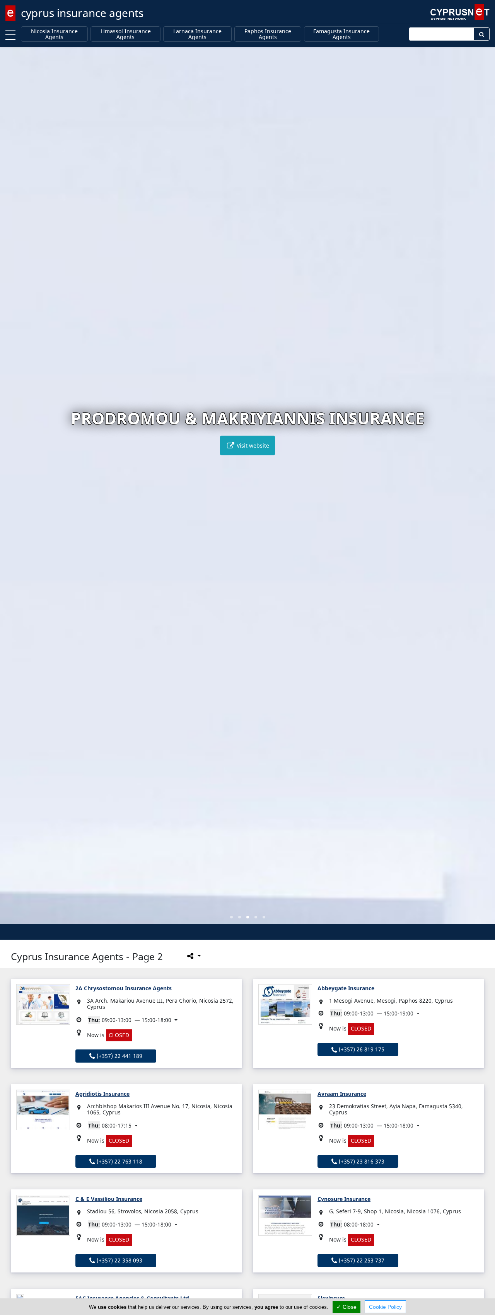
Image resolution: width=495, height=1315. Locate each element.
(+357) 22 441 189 (118, 1055)
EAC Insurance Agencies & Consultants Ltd (132, 1298)
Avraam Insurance (341, 1093)
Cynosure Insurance (343, 1199)
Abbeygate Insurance (345, 988)
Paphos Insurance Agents (267, 34)
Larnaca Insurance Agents (197, 34)
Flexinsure (331, 1298)
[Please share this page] (193, 955)
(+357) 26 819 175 (360, 1049)
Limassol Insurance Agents (126, 34)
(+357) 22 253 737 (360, 1260)
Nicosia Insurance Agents (54, 34)
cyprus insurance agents (82, 12)
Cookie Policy (385, 1307)
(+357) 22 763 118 (118, 1161)
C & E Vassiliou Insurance (108, 1199)
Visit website (252, 445)
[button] (231, 917)
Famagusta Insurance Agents (341, 34)
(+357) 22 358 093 (118, 1260)
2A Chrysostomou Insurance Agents (123, 988)
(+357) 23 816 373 (360, 1161)
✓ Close (346, 1307)
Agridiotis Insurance (102, 1093)
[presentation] (13, 491)
